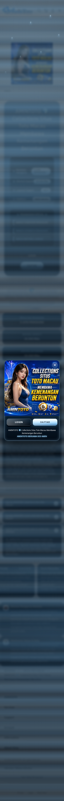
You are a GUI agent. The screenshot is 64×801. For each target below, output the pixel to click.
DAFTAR (45, 422)
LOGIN (19, 422)
